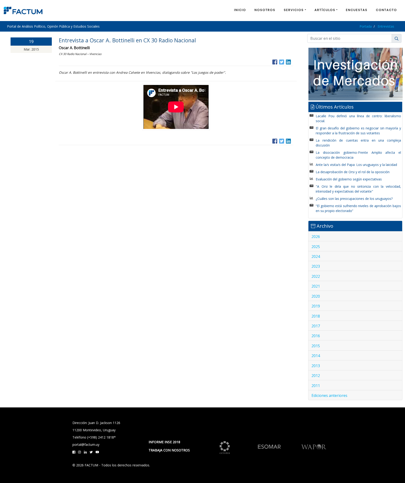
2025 (315, 246)
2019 (315, 306)
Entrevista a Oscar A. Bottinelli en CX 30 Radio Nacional (127, 40)
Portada (366, 26)
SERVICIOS (294, 10)
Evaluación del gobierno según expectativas (349, 179)
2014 (315, 355)
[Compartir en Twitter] (282, 61)
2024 (315, 256)
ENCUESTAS (357, 10)
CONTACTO (386, 10)
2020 (315, 296)
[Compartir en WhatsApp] (292, 61)
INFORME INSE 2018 (164, 442)
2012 (315, 375)
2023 (315, 266)
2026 (315, 236)
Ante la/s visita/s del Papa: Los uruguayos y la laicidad (356, 164)
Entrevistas (386, 26)
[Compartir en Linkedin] (288, 61)
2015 (315, 345)
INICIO (240, 10)
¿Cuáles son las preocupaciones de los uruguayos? (354, 198)
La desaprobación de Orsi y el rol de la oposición (353, 172)
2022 (315, 276)
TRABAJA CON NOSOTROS (169, 450)
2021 (315, 286)
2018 (315, 316)
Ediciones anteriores (329, 395)
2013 (315, 365)
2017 (315, 326)
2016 (315, 335)
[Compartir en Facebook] (275, 61)
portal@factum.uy (85, 444)
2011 (315, 385)
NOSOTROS (265, 10)
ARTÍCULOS (325, 10)
